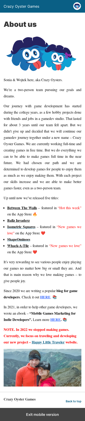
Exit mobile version (42, 414)
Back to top (73, 401)
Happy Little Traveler (48, 342)
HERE (45, 297)
